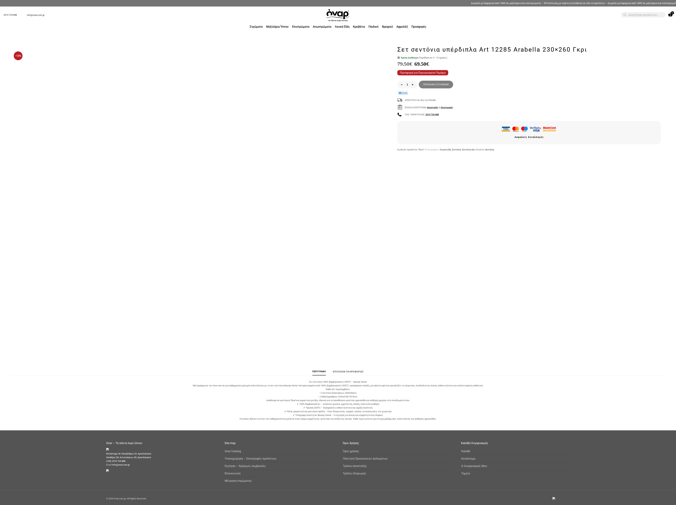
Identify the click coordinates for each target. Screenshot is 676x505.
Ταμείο (465, 473)
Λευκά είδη (445, 149)
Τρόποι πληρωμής (354, 473)
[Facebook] (560, 498)
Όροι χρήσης (351, 451)
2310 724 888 (432, 114)
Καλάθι (465, 451)
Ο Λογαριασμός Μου (474, 466)
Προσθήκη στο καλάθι (436, 84)
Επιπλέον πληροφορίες (348, 371)
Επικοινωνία (232, 473)
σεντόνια (489, 149)
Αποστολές (432, 107)
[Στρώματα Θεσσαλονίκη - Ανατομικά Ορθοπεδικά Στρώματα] (338, 21)
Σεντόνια (456, 149)
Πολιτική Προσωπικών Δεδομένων (365, 458)
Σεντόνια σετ (468, 149)
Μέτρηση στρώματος (238, 480)
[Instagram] (564, 498)
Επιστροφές (447, 107)
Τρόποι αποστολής (355, 466)
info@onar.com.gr (121, 464)
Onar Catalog (233, 451)
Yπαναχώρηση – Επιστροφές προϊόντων (250, 458)
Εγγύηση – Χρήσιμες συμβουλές (245, 466)
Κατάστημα (468, 458)
